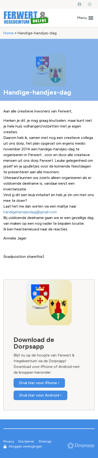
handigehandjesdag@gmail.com (30, 212)
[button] (85, 18)
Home (8, 33)
